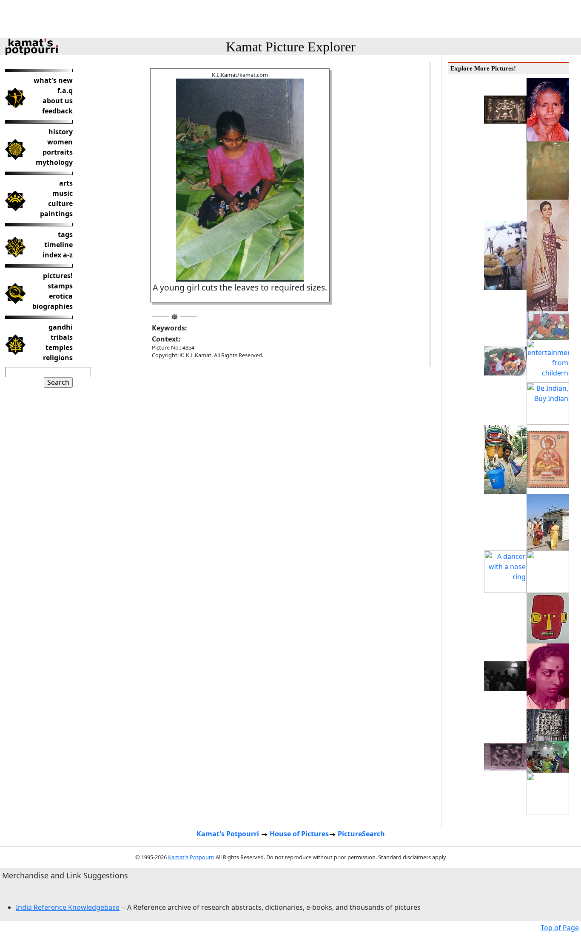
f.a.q (65, 90)
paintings (56, 213)
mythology (54, 162)
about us (58, 100)
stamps (60, 286)
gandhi (60, 327)
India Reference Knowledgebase (68, 907)
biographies (52, 306)
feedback (57, 111)
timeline (58, 244)
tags (65, 234)
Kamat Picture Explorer (291, 46)
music (62, 193)
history (60, 131)
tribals (62, 337)
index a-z (58, 255)
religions (58, 357)
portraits (58, 152)
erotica (61, 296)
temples (59, 347)
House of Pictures (299, 833)
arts (66, 183)
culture (60, 203)
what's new (53, 80)
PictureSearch (361, 833)
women (60, 142)
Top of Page (560, 927)
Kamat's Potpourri (228, 833)
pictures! (58, 275)
